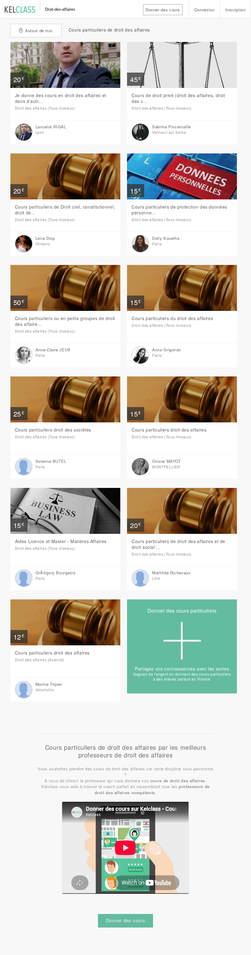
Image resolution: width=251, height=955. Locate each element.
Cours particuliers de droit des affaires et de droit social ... (178, 544)
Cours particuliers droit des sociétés (53, 430)
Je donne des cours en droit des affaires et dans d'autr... (60, 98)
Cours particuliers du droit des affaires (172, 318)
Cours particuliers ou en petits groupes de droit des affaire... (65, 321)
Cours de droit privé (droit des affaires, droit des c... (178, 98)
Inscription (235, 10)
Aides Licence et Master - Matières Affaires (61, 541)
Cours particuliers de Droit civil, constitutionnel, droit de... (65, 210)
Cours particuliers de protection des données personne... (179, 210)
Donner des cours (163, 10)
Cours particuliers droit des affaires (169, 430)
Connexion (204, 10)
